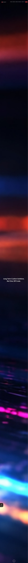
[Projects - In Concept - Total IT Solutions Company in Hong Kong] (14, 561)
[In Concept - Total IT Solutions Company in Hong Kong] (4, 1)
